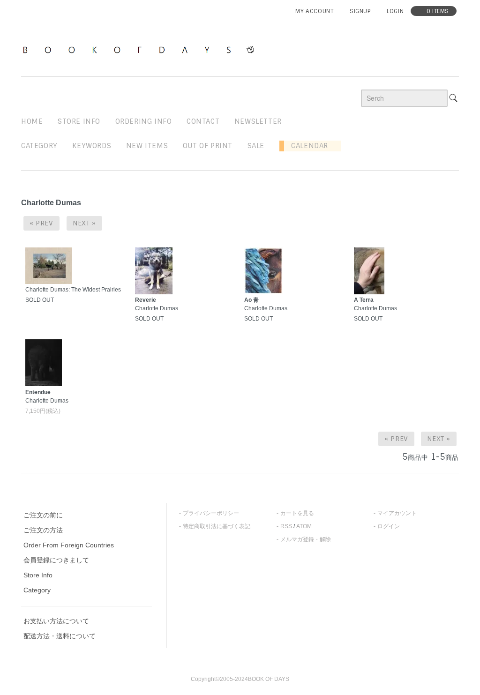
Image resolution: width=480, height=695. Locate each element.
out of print (207, 145)
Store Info (37, 575)
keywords (91, 145)
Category (39, 145)
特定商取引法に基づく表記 (216, 526)
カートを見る (297, 513)
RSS (286, 526)
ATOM (304, 526)
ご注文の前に (43, 515)
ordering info (143, 121)
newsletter (258, 121)
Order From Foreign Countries (68, 545)
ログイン (388, 526)
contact (203, 121)
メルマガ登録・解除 (305, 539)
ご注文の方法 (43, 530)
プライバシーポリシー (211, 513)
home (32, 121)
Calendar (306, 145)
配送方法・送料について (59, 636)
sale (256, 145)
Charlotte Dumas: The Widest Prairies (73, 289)
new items (147, 145)
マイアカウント (397, 513)
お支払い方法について (56, 621)
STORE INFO (79, 121)
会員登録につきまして (56, 560)
